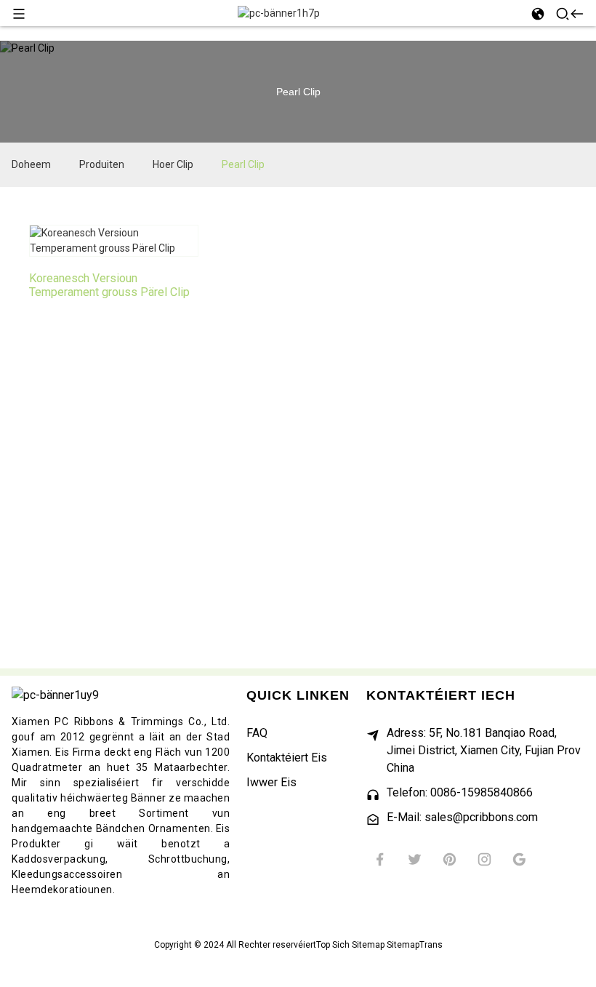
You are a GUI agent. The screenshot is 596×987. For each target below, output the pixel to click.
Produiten (101, 164)
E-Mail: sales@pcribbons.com (462, 817)
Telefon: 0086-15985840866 (460, 792)
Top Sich (333, 945)
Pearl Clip (243, 164)
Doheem (31, 164)
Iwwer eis (271, 782)
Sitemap (368, 945)
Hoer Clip (173, 164)
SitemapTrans (415, 945)
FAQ (256, 733)
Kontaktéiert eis (286, 757)
